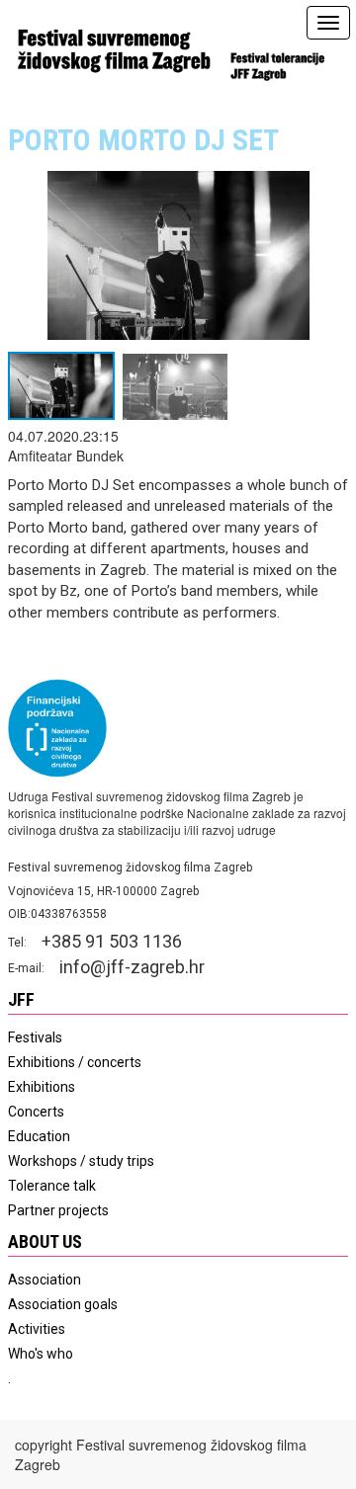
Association (44, 1279)
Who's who (40, 1354)
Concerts (36, 1111)
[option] (178, 282)
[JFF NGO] (113, 49)
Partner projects (58, 1210)
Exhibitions (41, 1087)
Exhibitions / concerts (74, 1062)
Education (39, 1136)
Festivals (35, 1037)
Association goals (63, 1304)
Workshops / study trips (81, 1161)
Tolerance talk (52, 1186)
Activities (36, 1329)
